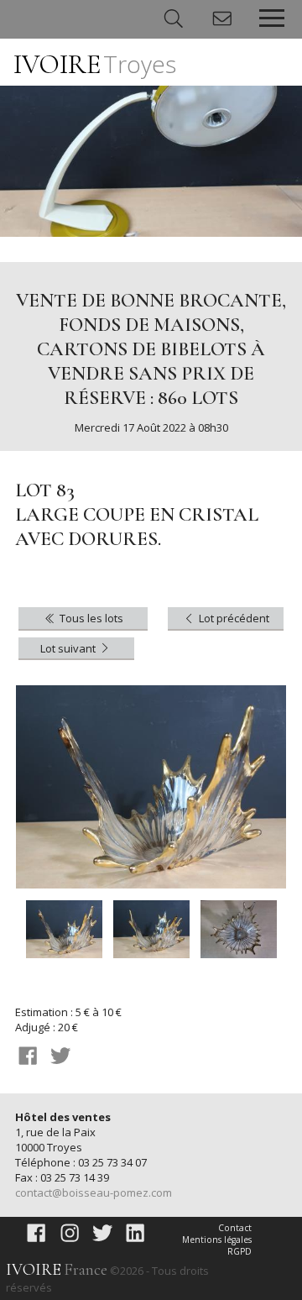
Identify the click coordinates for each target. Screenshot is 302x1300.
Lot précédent (232, 618)
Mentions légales (217, 1239)
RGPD (239, 1251)
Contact (235, 1228)
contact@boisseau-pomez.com (93, 1192)
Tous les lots (90, 618)
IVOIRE (94, 64)
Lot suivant (69, 648)
